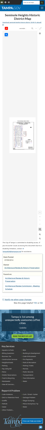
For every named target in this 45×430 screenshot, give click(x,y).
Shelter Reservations (9, 375)
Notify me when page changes (17, 299)
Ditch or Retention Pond (10, 397)
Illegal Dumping (28, 401)
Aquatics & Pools (8, 350)
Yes (35, 303)
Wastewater (6, 381)
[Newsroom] (8, 2)
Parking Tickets (28, 366)
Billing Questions (8, 353)
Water (25, 381)
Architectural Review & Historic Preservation (22, 268)
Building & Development (31, 353)
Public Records (28, 372)
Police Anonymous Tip (30, 404)
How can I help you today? (32, 421)
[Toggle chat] (40, 427)
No (41, 303)
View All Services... (8, 384)
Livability (23, 328)
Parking (4, 366)
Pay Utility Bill (7, 369)
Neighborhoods (7, 362)
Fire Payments (28, 359)
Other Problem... (8, 410)
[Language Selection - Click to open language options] (2, 2)
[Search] (42, 3)
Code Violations (7, 394)
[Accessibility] (5, 2)
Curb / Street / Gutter (30, 394)
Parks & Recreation (29, 362)
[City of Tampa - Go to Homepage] (11, 8)
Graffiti (4, 401)
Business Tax (6, 356)
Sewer (4, 407)
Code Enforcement (29, 356)
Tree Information (29, 378)
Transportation (28, 375)
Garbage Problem (29, 397)
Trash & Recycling (8, 378)
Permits (25, 369)
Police (4, 372)
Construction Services (9, 359)
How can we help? (29, 2)
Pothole (4, 404)
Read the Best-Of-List (22, 336)
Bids (24, 350)
